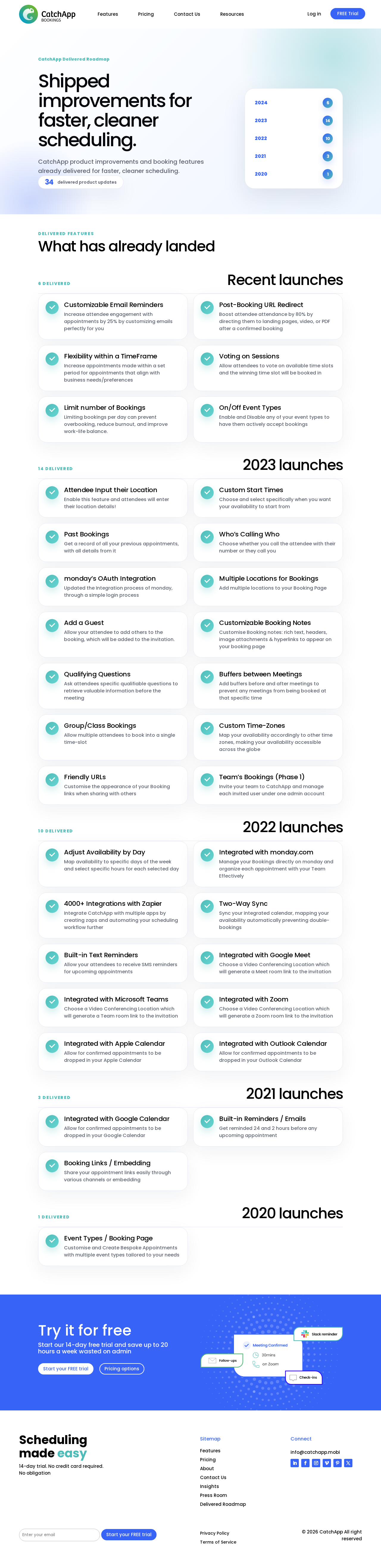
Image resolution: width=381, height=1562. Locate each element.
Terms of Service (218, 1542)
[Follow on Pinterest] (337, 1463)
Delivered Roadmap (223, 1504)
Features (108, 14)
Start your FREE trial (65, 1369)
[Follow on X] (348, 1463)
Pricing (146, 14)
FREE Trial (347, 13)
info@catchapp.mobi (315, 1452)
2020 (292, 174)
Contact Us (187, 14)
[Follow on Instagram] (316, 1463)
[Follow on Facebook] (305, 1463)
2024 (292, 102)
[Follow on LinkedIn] (295, 1463)
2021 (292, 156)
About (207, 1468)
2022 (292, 138)
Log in (314, 14)
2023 (292, 120)
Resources (232, 14)
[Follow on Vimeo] (327, 1463)
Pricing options (121, 1369)
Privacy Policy (214, 1533)
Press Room (213, 1495)
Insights (209, 1486)
